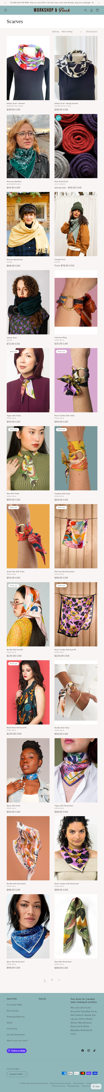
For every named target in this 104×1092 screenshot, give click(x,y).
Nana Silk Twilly (13, 493)
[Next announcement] (99, 3)
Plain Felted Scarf (61, 181)
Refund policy (78, 1083)
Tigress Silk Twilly (14, 416)
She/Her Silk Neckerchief (16, 884)
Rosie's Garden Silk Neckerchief (67, 884)
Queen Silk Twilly (13, 806)
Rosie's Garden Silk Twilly (65, 416)
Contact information (89, 1086)
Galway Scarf (12, 338)
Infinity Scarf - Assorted (16, 103)
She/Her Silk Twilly (62, 728)
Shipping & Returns (16, 1017)
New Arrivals (13, 1011)
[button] (5, 10)
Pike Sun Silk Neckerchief (64, 572)
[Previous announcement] (5, 3)
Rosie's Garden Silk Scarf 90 (65, 650)
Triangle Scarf (60, 259)
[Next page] (59, 980)
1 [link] (44, 980)
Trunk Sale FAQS (14, 1005)
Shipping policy (74, 1086)
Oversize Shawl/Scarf (15, 259)
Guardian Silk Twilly (62, 494)
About (10, 1023)
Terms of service (58, 1086)
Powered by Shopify (63, 1083)
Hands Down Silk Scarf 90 (16, 728)
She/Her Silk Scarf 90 (15, 650)
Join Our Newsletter (16, 1034)
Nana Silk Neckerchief (63, 962)
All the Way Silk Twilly (16, 572)
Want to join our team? (17, 1040)
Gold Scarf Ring (61, 337)
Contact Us (12, 1029)
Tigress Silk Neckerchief (64, 806)
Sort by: (55, 31)
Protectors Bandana (14, 181)
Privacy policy (92, 1083)
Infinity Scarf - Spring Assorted (66, 103)
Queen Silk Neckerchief (16, 962)
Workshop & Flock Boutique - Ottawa (41, 1083)
